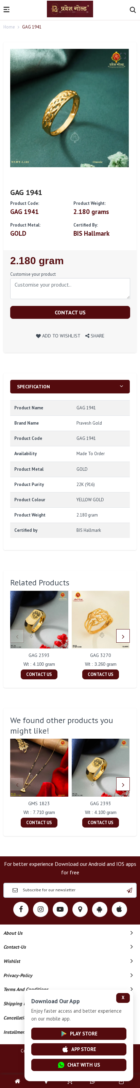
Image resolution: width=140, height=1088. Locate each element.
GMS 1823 (39, 803)
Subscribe (129, 890)
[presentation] (17, 636)
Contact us (70, 312)
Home (9, 27)
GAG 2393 (39, 655)
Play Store (84, 1033)
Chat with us (83, 1065)
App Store (83, 1049)
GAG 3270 (100, 655)
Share (96, 335)
